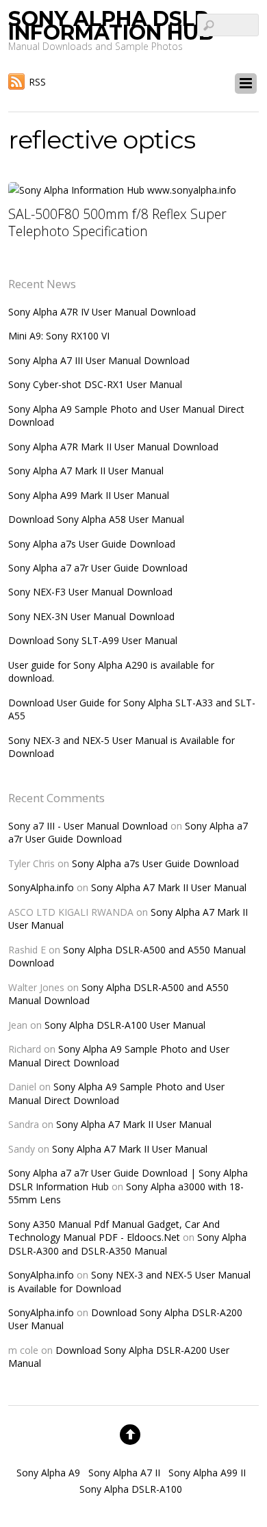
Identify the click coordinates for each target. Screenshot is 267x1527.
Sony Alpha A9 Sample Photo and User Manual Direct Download (118, 1055)
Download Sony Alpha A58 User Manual (96, 519)
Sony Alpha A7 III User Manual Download (99, 360)
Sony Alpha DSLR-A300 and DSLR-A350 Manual (127, 1244)
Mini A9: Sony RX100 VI (59, 335)
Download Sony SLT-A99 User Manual (92, 640)
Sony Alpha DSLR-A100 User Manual (124, 1024)
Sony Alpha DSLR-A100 (130, 1489)
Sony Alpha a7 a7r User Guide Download (98, 567)
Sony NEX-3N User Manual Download (91, 616)
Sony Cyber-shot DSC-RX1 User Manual (95, 384)
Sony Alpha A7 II (124, 1472)
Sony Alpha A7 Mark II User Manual (86, 470)
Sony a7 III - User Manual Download (88, 825)
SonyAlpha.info (41, 887)
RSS (37, 81)
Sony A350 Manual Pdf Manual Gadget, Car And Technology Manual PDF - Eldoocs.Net (114, 1231)
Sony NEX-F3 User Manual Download (90, 591)
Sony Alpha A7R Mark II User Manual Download (113, 446)
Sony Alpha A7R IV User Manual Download (102, 311)
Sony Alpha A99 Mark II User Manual (88, 495)
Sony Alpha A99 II (207, 1472)
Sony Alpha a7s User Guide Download (91, 543)
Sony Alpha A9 (48, 1472)
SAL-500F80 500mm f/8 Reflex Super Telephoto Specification (117, 222)
